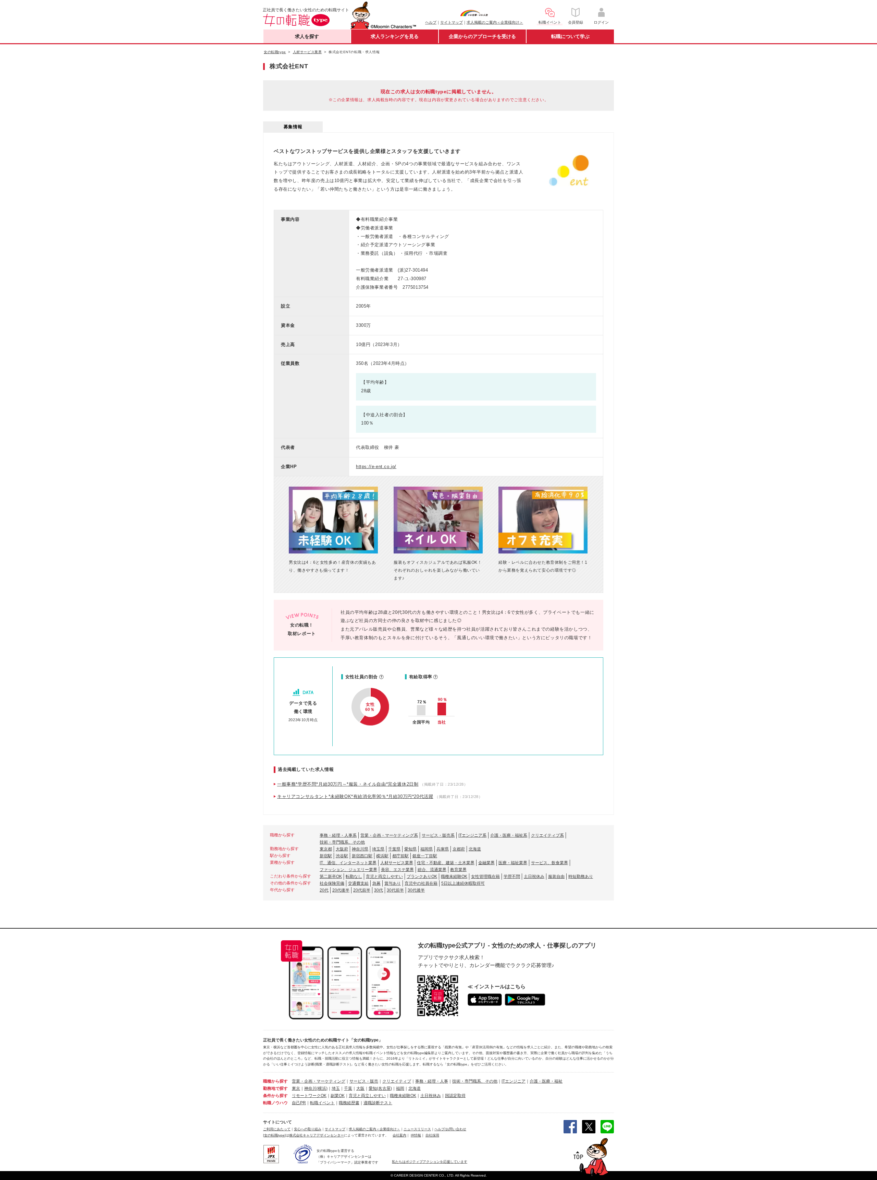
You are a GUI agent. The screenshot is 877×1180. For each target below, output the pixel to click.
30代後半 (416, 890)
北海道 (475, 849)
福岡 (400, 1088)
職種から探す (275, 1081)
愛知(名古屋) (380, 1088)
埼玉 (336, 1088)
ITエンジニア (514, 1081)
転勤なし (354, 876)
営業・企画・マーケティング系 (389, 835)
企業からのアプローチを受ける (482, 36)
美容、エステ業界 (397, 869)
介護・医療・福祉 (546, 1081)
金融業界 (486, 862)
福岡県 (426, 849)
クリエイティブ (396, 1081)
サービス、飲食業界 (549, 862)
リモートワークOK (309, 1096)
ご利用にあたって (277, 1129)
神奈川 (310, 1088)
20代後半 (340, 890)
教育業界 (458, 869)
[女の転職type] (274, 1135)
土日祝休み (534, 876)
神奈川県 (360, 849)
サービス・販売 (363, 1081)
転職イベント (322, 1103)
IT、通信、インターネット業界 (348, 862)
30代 (378, 890)
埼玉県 (378, 849)
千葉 (348, 1088)
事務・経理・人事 (431, 1081)
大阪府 (342, 849)
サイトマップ (451, 22)
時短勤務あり (580, 876)
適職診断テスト (377, 1103)
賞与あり (392, 883)
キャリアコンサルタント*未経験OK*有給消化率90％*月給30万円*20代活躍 (355, 796)
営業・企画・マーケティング (318, 1081)
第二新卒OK (331, 876)
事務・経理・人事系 (338, 835)
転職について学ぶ (570, 36)
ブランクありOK (422, 876)
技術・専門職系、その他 (342, 842)
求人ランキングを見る (395, 36)
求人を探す (307, 36)
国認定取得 (455, 1096)
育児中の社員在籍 (421, 883)
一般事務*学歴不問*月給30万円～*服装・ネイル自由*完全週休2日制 (347, 784)
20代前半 (361, 890)
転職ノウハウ (275, 1103)
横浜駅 (382, 856)
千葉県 (394, 849)
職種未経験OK (454, 876)
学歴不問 (512, 876)
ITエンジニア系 (472, 835)
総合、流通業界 (432, 869)
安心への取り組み (307, 1129)
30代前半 (395, 890)
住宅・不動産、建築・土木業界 (445, 862)
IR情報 (416, 1135)
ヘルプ (430, 22)
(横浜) (322, 1088)
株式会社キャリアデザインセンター (316, 1135)
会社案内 (399, 1135)
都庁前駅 (400, 856)
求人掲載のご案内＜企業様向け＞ (495, 22)
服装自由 (556, 876)
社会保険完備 (332, 883)
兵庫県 (442, 849)
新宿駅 (326, 856)
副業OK (338, 1096)
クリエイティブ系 (547, 835)
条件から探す (275, 1096)
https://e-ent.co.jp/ (376, 466)
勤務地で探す (275, 1088)
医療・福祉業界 (512, 862)
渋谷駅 (342, 856)
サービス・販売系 (438, 835)
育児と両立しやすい (384, 876)
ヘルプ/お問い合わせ (450, 1129)
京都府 (459, 849)
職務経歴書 (349, 1103)
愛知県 (410, 849)
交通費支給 (358, 883)
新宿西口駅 (362, 856)
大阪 (360, 1088)
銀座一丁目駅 (424, 856)
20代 (324, 890)
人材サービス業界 (396, 862)
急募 (376, 883)
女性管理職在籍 (485, 876)
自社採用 (432, 1135)
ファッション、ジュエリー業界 (348, 869)
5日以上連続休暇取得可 (463, 883)
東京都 (326, 849)
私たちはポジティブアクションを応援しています (429, 1162)
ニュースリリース (417, 1129)
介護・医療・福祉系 (508, 835)
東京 (296, 1088)
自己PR (299, 1103)
